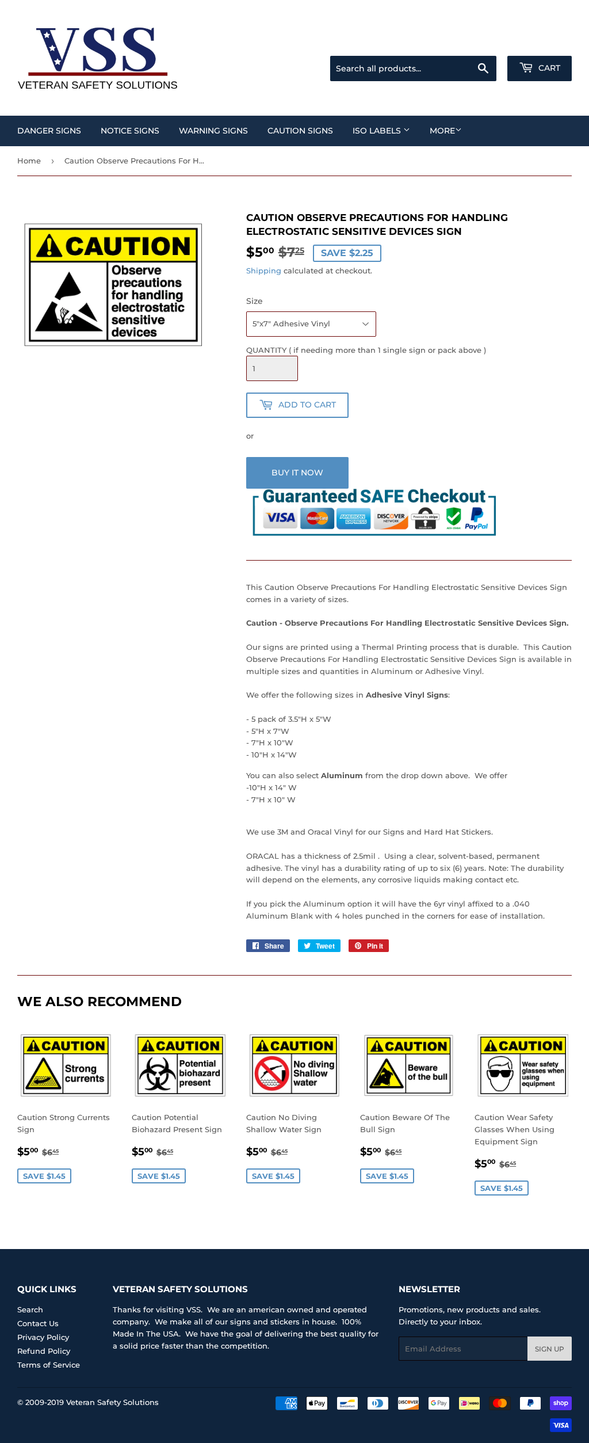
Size (254, 301)
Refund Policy (43, 1351)
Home (29, 160)
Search (30, 1309)
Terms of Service (48, 1364)
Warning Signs (213, 130)
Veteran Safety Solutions (112, 1402)
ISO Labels (378, 130)
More (442, 130)
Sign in (480, 41)
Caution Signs (300, 130)
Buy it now (297, 472)
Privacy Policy (43, 1337)
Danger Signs (49, 130)
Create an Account (540, 41)
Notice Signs (130, 130)
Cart (548, 68)
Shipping (263, 270)
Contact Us (38, 1323)
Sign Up (549, 1349)
